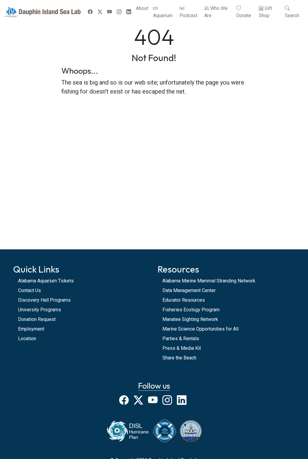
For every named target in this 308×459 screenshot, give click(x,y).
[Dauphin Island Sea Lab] (42, 12)
